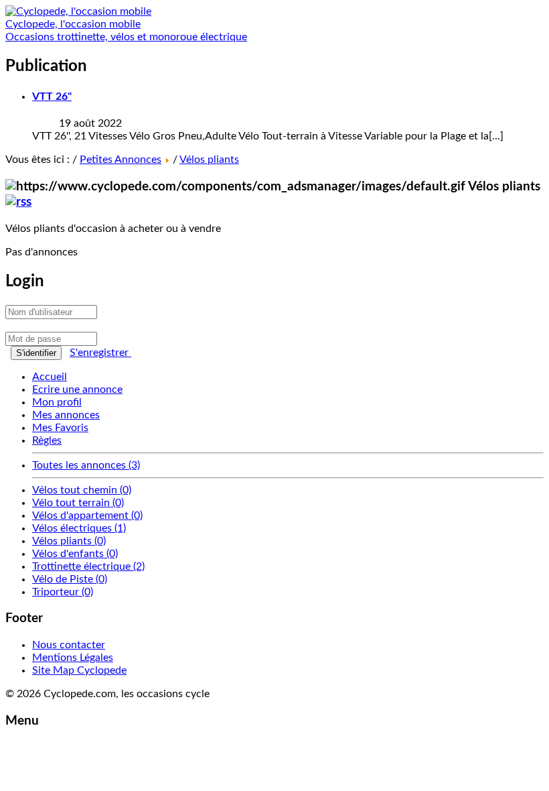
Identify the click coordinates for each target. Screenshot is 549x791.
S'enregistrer (100, 352)
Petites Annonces (120, 159)
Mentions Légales (72, 657)
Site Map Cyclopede (79, 670)
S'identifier (36, 353)
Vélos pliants (209, 159)
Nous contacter (68, 645)
